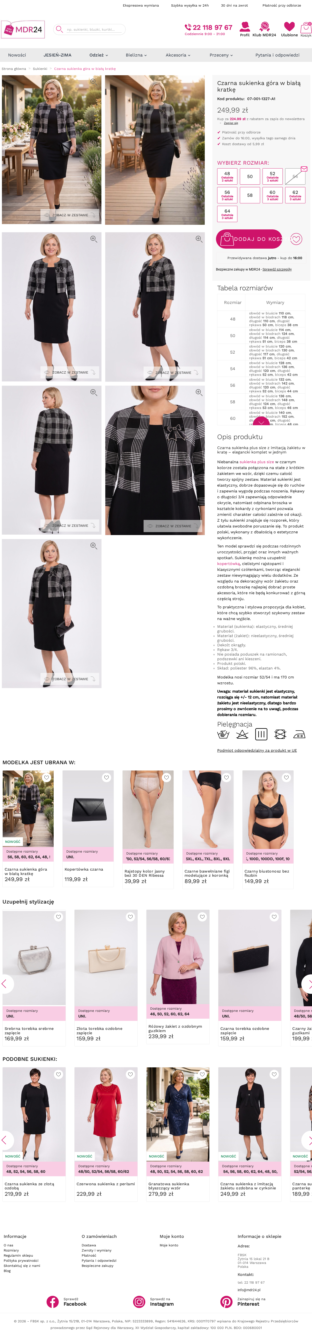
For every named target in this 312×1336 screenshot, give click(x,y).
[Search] (59, 29)
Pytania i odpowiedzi (99, 1260)
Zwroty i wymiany (96, 1250)
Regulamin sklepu (18, 1255)
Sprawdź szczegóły (277, 269)
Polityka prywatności (21, 1260)
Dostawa (89, 1245)
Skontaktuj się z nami (22, 1266)
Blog (7, 1271)
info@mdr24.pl (249, 1290)
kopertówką (228, 563)
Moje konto (169, 1245)
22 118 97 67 (212, 27)
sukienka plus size (257, 462)
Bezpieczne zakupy (97, 1266)
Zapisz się (231, 123)
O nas (8, 1245)
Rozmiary (11, 1250)
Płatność (89, 1255)
